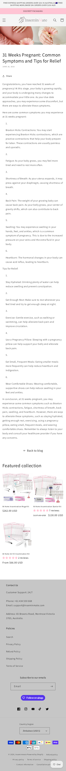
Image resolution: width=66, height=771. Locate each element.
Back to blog (35, 450)
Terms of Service (14, 665)
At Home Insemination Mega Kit (15, 506)
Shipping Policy (14, 658)
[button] (4, 20)
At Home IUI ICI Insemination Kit (16, 554)
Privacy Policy (13, 644)
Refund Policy (13, 651)
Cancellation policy (45, 764)
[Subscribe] (51, 686)
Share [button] (9, 75)
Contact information (24, 764)
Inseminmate (21, 754)
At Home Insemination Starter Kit (47, 506)
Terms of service (34, 759)
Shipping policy (50, 759)
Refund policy (52, 754)
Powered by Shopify (35, 754)
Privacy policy (18, 759)
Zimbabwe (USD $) (31, 730)
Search (9, 636)
